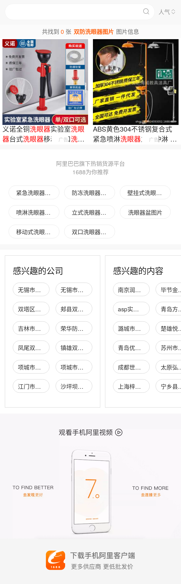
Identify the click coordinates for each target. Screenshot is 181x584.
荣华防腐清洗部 (80, 328)
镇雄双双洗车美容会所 (89, 347)
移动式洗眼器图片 (37, 232)
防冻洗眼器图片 (92, 192)
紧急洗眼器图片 (36, 192)
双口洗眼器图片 (92, 232)
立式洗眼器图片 (92, 212)
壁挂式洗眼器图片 (149, 192)
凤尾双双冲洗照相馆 (44, 347)
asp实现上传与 (137, 309)
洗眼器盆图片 (145, 212)
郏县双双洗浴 (77, 309)
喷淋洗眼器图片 (36, 212)
